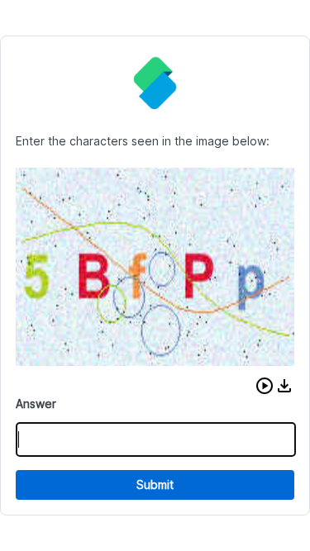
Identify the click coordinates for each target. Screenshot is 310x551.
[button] (264, 386)
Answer (36, 404)
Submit (155, 484)
